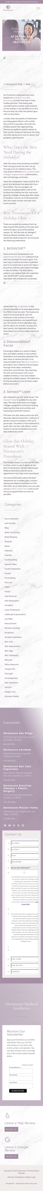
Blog (28, 84)
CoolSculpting (11, 560)
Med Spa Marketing (15, 1177)
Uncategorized (11, 678)
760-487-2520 (9, 802)
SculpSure (9, 632)
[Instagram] (14, 825)
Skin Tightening (11, 655)
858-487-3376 (9, 744)
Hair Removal (11, 596)
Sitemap (21, 1173)
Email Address (15, 1067)
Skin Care (9, 642)
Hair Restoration (12, 601)
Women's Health (12, 696)
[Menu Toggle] (38, 8)
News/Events (11, 623)
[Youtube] (9, 825)
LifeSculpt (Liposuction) (15, 614)
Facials (8, 573)
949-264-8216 (9, 780)
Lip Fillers (9, 619)
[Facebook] (5, 825)
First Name (13, 1075)
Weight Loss (10, 692)
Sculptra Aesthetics (13, 637)
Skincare (8, 660)
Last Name (13, 1082)
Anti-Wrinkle (10, 523)
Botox (7, 546)
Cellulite (8, 555)
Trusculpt (9, 673)
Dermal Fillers (11, 564)
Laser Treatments (12, 610)
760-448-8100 (9, 761)
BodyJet (8, 541)
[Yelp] (18, 825)
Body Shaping (11, 537)
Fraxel (7, 591)
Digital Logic (31, 1177)
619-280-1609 (9, 818)
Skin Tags (9, 651)
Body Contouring (12, 532)
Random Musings (12, 628)
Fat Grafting (10, 578)
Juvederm (9, 605)
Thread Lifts (10, 669)
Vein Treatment (11, 683)
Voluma (8, 687)
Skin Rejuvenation (13, 646)
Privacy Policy (33, 1171)
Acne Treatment (12, 519)
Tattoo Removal (11, 664)
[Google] (23, 825)
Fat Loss (8, 582)
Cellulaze (8, 550)
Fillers (7, 587)
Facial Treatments (12, 569)
